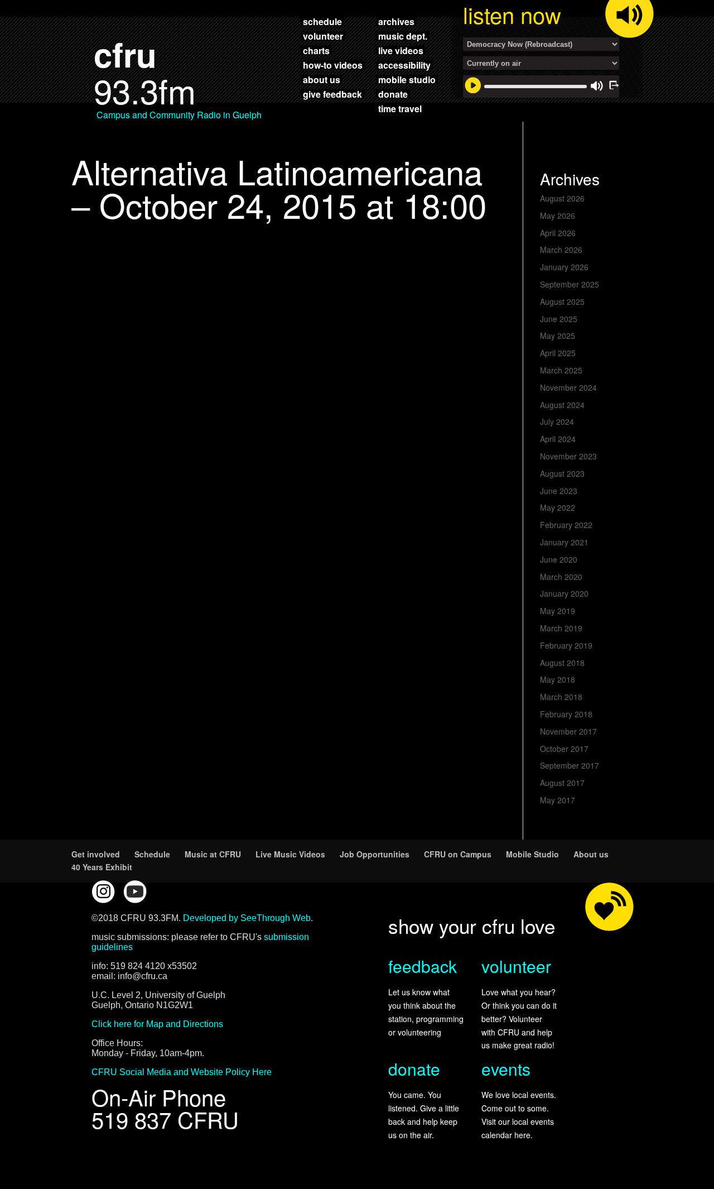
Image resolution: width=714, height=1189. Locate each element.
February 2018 (566, 714)
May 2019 (557, 610)
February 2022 (566, 524)
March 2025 (561, 370)
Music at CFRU (213, 854)
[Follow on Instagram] (103, 891)
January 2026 (564, 266)
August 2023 (562, 473)
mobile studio (407, 79)
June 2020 (558, 559)
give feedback (332, 93)
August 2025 (562, 301)
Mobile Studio (532, 854)
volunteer (323, 35)
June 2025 (558, 318)
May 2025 (557, 335)
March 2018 (561, 696)
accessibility (404, 64)
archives (396, 21)
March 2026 (561, 249)
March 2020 (561, 576)
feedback (422, 966)
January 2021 (564, 542)
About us (591, 854)
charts (316, 50)
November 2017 (568, 731)
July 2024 (557, 421)
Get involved (95, 854)
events (505, 1069)
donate (393, 93)
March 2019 (561, 628)
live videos (400, 50)
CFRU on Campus (457, 854)
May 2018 (557, 679)
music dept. (402, 35)
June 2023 (558, 490)
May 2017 (557, 800)
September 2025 (569, 284)
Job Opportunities (374, 854)
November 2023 (568, 456)
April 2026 (558, 232)
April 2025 (558, 352)
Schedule (152, 854)
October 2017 (564, 748)
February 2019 (566, 645)
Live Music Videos (290, 854)
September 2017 (569, 765)
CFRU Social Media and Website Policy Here (181, 1072)
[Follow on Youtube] (135, 891)
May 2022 (557, 507)
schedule (322, 21)
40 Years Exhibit (101, 866)
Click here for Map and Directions (157, 1024)
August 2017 (562, 782)
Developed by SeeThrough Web (247, 918)
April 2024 (558, 438)
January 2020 (564, 593)
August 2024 (562, 404)
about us (321, 79)
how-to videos (333, 64)
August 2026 (562, 198)
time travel (400, 108)
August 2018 (562, 662)
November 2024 (568, 387)
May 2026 (557, 215)
